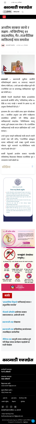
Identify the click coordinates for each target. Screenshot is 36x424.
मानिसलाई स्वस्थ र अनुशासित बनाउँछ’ (17, 303)
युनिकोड (8, 11)
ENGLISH (16, 11)
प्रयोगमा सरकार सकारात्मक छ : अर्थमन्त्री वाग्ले (15, 313)
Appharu (25, 422)
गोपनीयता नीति (23, 398)
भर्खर (7, 295)
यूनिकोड (23, 402)
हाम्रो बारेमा (13, 398)
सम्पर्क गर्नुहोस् (5, 402)
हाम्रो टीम (5, 398)
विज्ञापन (14, 402)
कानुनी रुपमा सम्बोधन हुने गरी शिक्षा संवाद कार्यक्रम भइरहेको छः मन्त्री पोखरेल (17, 342)
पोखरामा (11, 322)
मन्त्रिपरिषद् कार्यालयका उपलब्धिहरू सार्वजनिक (17, 331)
